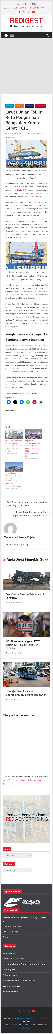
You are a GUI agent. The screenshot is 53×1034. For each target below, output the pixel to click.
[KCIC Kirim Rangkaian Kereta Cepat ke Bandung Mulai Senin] (14, 434)
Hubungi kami (9, 970)
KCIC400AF (11, 137)
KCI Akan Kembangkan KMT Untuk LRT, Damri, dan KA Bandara (22, 644)
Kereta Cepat (40, 106)
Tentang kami (9, 953)
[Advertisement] (26, 66)
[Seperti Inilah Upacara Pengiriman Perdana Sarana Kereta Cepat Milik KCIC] (33, 434)
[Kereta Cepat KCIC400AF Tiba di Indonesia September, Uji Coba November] (14, 467)
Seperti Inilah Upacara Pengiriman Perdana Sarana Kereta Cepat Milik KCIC (33, 445)
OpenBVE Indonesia (12, 926)
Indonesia (19, 106)
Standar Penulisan (11, 986)
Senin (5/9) (21, 190)
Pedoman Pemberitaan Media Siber (19, 981)
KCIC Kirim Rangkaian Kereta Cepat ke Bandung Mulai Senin (13, 443)
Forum (6, 937)
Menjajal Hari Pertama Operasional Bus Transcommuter (25, 692)
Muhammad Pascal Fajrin (36, 133)
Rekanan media (10, 975)
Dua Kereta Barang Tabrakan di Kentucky (24, 595)
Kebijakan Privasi (11, 991)
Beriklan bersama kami (13, 959)
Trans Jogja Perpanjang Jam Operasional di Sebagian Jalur (30, 514)
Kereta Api (29, 106)
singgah (8, 227)
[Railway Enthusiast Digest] (6, 35)
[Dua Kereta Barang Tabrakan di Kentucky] (26, 567)
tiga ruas (31, 196)
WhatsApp (19, 393)
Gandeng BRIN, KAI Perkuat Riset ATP (28, 8)
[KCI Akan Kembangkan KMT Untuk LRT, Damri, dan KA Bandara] (26, 613)
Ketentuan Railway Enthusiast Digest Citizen (24, 964)
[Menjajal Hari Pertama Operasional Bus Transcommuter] (26, 664)
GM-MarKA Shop (10, 932)
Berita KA (9, 106)
